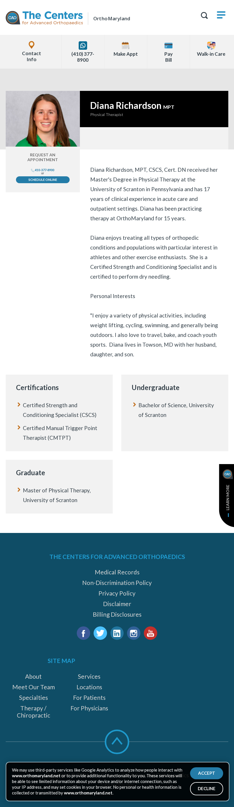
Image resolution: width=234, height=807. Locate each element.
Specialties (33, 697)
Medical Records (117, 572)
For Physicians (89, 708)
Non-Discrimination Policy (117, 582)
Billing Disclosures (117, 614)
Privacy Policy (117, 593)
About (33, 676)
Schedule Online (43, 179)
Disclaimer (117, 603)
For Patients (89, 697)
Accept (206, 773)
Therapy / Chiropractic (33, 711)
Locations (89, 686)
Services (89, 676)
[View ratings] (154, 138)
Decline (206, 788)
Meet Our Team (33, 686)
